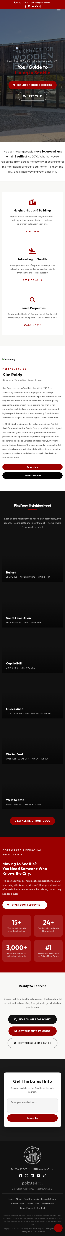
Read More (32, 467)
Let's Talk (35, 96)
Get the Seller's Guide (34, 1042)
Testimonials (48, 1203)
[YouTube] (36, 6)
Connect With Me (32, 475)
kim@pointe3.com (42, 2)
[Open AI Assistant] (58, 1228)
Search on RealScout (35, 1019)
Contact (41, 1208)
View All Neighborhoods (32, 820)
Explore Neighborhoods (34, 85)
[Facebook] (25, 6)
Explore (31, 231)
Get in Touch (31, 280)
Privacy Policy (26, 1231)
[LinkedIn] (33, 6)
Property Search (49, 1199)
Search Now (31, 325)
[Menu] (58, 11)
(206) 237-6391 (22, 2)
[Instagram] (29, 6)
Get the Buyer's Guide (34, 1031)
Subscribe (32, 1118)
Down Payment (27, 1208)
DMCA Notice (39, 1231)
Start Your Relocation (27, 905)
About (19, 1199)
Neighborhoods (31, 1199)
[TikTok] (40, 6)
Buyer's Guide (17, 1203)
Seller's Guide (33, 1203)
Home (11, 1199)
